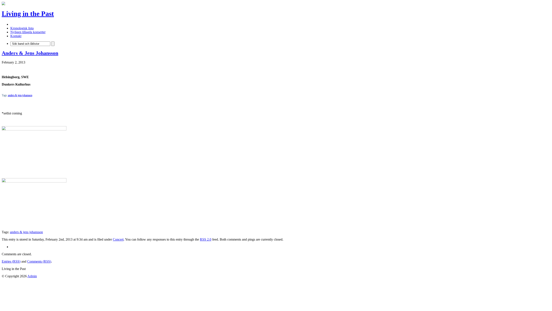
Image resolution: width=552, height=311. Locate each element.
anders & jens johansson (20, 95)
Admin (32, 276)
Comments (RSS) (39, 261)
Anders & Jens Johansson (30, 53)
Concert (118, 239)
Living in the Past (28, 13)
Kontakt (15, 36)
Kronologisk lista (22, 28)
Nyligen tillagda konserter (27, 32)
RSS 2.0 (205, 239)
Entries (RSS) (11, 261)
